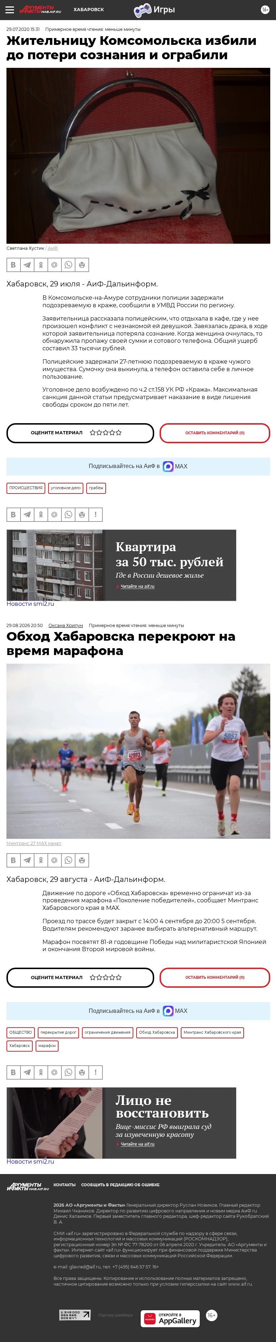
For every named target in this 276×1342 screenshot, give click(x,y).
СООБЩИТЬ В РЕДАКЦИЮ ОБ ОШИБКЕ (120, 1185)
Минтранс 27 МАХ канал (33, 843)
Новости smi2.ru (30, 603)
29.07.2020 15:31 (23, 29)
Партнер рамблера (115, 1315)
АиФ (53, 248)
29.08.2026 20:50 (24, 625)
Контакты (64, 1185)
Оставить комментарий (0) (215, 433)
